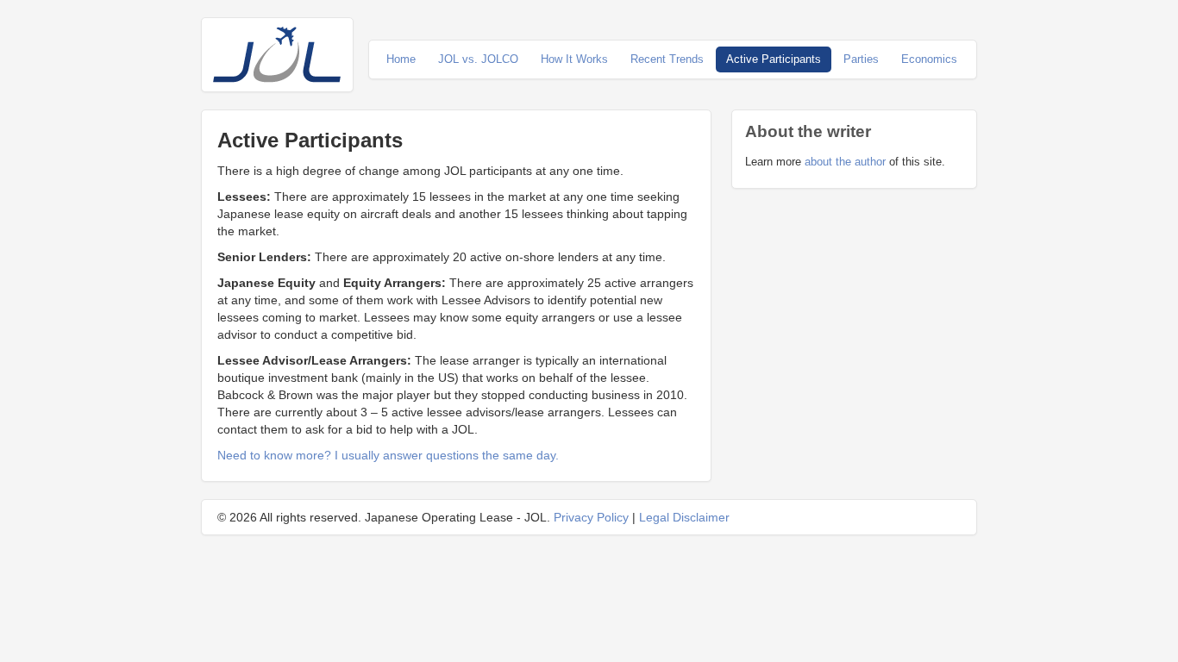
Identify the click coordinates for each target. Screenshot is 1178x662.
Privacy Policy (591, 517)
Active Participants (773, 59)
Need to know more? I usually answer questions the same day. (388, 455)
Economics (929, 59)
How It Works (574, 59)
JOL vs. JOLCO (478, 59)
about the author (845, 161)
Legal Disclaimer (684, 517)
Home (401, 59)
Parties (861, 59)
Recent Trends (667, 59)
